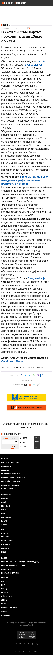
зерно (4, 600)
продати (6, 438)
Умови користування (10, 474)
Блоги (4, 521)
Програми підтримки (10, 573)
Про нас (4, 459)
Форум (4, 525)
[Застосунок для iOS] (32, 643)
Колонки (5, 548)
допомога (5, 615)
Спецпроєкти (7, 541)
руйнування (6, 596)
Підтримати (6, 466)
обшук (21, 367)
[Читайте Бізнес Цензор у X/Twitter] (20, 643)
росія (3, 604)
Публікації (5, 544)
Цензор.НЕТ (6, 495)
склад (4, 589)
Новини (6, 25)
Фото (3, 510)
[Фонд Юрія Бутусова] (26, 397)
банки (4, 558)
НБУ (3, 585)
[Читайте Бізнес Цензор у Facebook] (16, 643)
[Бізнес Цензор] (14, 3)
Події (3, 502)
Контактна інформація (11, 463)
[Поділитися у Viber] (37, 375)
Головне (5, 537)
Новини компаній (9, 608)
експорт (5, 577)
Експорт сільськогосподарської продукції (20, 562)
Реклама (5, 470)
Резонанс (5, 506)
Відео (3, 514)
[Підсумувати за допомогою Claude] (29, 385)
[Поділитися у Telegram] (29, 375)
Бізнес (4, 529)
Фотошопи (6, 517)
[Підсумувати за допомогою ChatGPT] (25, 385)
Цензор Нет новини (10, 485)
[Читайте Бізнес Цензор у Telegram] (24, 643)
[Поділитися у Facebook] (21, 375)
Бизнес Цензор (34, 64)
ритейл (4, 593)
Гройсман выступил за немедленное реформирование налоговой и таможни (24, 180)
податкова (8, 367)
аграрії (4, 611)
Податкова (6, 569)
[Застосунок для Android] (28, 643)
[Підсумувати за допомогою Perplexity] (34, 385)
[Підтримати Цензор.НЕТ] (26, 407)
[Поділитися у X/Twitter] (25, 375)
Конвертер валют (11, 434)
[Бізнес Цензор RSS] (36, 643)
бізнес (4, 581)
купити (12, 438)
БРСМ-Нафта (35, 367)
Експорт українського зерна (14, 565)
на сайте (42, 61)
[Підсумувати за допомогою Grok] (38, 385)
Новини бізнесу (8, 489)
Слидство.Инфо (37, 278)
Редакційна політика (10, 481)
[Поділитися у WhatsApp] (33, 375)
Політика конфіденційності (13, 478)
